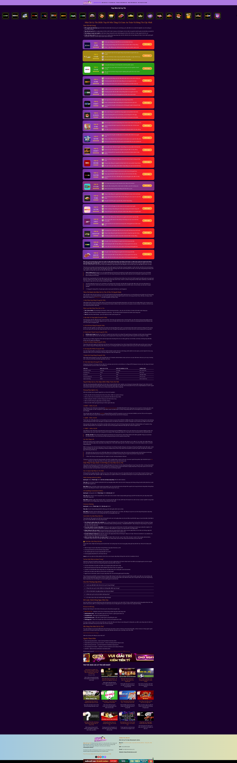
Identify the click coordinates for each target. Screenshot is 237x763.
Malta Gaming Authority (111, 408)
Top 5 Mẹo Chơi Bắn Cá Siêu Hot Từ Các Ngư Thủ (145, 701)
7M (95, 651)
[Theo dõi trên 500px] (103, 757)
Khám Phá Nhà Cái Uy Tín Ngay (91, 632)
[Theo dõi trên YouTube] (101, 757)
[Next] (151, 658)
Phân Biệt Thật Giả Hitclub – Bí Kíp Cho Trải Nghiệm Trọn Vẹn (109, 679)
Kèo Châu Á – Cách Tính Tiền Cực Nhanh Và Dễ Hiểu (109, 701)
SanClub (128, 651)
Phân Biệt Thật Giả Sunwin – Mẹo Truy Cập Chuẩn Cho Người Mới (127, 680)
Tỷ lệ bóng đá (111, 2)
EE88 (109, 754)
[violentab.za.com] (87, 2)
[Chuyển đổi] (84, 585)
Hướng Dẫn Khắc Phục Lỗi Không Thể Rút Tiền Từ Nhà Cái (109, 723)
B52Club (120, 651)
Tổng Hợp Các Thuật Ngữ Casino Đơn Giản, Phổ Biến (145, 722)
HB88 (124, 651)
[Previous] (86, 658)
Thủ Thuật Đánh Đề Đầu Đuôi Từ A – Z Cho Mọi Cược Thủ (128, 701)
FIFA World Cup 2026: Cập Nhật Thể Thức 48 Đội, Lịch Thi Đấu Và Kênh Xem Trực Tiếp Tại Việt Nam (91, 671)
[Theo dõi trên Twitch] (105, 757)
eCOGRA (102, 413)
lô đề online (96, 754)
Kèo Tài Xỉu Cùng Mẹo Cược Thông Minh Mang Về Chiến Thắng (145, 680)
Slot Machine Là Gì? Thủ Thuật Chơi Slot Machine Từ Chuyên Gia (127, 723)
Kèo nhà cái (105, 2)
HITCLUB (87, 754)
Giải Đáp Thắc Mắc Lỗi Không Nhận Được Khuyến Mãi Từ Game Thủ (91, 723)
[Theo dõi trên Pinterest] (98, 757)
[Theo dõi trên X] (96, 757)
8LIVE (97, 651)
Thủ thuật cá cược (142, 2)
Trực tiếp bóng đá (132, 2)
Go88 (105, 651)
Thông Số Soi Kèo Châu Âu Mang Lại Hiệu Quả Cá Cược (91, 701)
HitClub (101, 651)
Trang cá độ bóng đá (121, 2)
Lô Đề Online (110, 651)
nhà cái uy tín (98, 297)
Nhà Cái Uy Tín (88, 611)
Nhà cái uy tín (97, 2)
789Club (115, 651)
